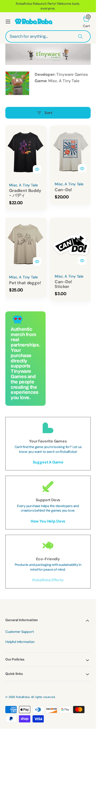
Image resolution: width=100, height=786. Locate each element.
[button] (8, 21)
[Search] (80, 36)
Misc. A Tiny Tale (63, 80)
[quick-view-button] (37, 169)
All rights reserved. (43, 697)
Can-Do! (63, 190)
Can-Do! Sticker (63, 284)
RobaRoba (23, 697)
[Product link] (25, 152)
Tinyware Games (72, 74)
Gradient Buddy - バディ (25, 193)
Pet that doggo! (25, 283)
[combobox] (48, 36)
